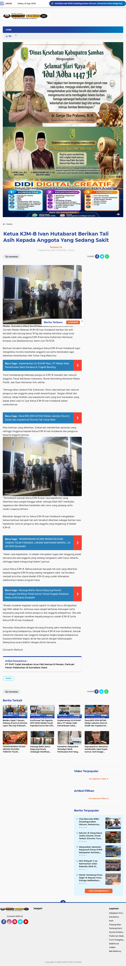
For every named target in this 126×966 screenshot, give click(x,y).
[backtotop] (63, 903)
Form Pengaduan (117, 940)
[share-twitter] (102, 256)
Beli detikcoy (115, 951)
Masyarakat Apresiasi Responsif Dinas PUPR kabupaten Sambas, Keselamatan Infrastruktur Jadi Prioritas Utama (90, 850)
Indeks (112, 947)
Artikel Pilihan (84, 791)
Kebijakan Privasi (117, 913)
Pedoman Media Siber (117, 936)
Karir (111, 921)
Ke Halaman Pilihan (98, 798)
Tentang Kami (115, 928)
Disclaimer (114, 917)
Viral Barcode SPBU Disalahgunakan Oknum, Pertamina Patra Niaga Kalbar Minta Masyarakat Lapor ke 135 (89, 3)
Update (74, 322)
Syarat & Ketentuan (117, 932)
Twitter (22, 925)
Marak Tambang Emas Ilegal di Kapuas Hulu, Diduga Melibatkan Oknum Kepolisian (90, 878)
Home (9, 3)
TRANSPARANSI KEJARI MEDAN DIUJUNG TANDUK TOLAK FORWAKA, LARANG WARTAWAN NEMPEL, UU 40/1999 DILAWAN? (38, 543)
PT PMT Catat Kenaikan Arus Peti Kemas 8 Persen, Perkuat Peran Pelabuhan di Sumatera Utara (39, 666)
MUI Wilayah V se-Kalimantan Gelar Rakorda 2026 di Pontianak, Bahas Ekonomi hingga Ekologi (88, 864)
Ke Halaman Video (98, 779)
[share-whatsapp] (107, 256)
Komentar (13, 257)
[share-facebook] (97, 256)
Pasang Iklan (115, 924)
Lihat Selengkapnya (98, 891)
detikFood (114, 943)
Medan (8, 678)
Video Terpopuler (86, 771)
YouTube (27, 925)
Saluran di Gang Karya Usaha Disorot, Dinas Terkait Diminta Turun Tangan (90, 836)
